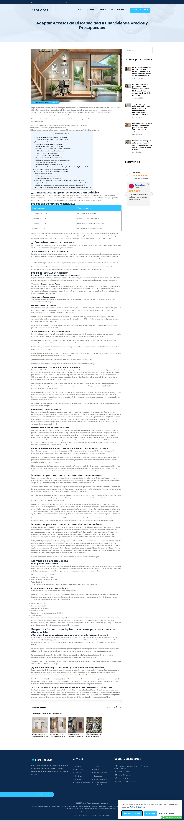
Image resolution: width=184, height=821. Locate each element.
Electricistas (79, 769)
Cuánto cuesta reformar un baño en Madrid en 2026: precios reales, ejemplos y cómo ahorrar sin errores (141, 109)
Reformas (90, 10)
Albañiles (78, 779)
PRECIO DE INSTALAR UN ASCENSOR (49, 146)
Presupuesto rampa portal (45, 176)
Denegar (150, 813)
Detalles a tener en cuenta (48, 155)
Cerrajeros (78, 776)
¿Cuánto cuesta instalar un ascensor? (49, 144)
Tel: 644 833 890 (140, 10)
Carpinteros (98, 776)
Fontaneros (78, 773)
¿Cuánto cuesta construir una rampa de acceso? (52, 160)
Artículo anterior (39, 707)
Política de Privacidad (89, 815)
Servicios (102, 10)
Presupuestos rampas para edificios (48, 178)
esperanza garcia (141, 185)
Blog (112, 10)
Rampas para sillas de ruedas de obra (48, 164)
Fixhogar (137, 172)
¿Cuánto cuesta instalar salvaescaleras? (49, 158)
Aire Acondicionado (100, 773)
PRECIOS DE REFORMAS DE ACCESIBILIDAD (51, 139)
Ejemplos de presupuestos (42, 174)
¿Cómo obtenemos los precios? (43, 142)
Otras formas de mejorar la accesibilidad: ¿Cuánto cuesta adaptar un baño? (61, 167)
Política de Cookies (104, 815)
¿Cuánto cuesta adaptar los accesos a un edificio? (49, 137)
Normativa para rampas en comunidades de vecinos (50, 169)
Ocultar (66, 133)
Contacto (122, 10)
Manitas (96, 769)
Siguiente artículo (113, 707)
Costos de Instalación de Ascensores (51, 151)
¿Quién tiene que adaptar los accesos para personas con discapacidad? (60, 185)
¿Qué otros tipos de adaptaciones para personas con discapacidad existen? (61, 183)
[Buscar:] (139, 48)
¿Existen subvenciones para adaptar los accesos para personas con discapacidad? (63, 187)
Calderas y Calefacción (82, 782)
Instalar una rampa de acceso (46, 162)
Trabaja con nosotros (96, 812)
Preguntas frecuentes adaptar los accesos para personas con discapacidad (58, 180)
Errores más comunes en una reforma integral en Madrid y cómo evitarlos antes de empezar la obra (141, 71)
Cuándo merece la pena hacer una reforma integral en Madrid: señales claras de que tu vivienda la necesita (142, 90)
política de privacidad (77, 806)
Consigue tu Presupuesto (47, 153)
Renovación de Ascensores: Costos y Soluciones (53, 149)
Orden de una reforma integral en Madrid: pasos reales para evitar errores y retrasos (142, 128)
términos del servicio (92, 806)
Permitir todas (132, 813)
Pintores (97, 766)
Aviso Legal (77, 815)
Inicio (80, 10)
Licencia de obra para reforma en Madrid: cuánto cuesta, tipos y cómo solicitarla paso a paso (142, 145)
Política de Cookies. (137, 807)
